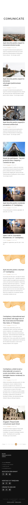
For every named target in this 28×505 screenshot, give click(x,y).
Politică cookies (18, 502)
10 (20, 444)
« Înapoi (3, 444)
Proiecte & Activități (6, 455)
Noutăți (8, 47)
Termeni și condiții (10, 502)
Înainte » (24, 444)
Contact (4, 456)
